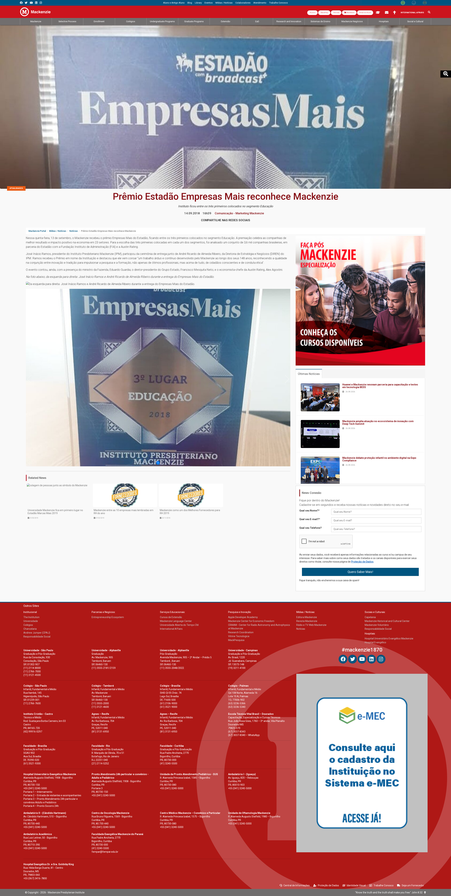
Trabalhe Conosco (383, 885)
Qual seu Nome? (309, 510)
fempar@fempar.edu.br (105, 851)
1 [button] (158, 463)
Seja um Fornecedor (413, 885)
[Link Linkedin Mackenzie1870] (36, 2)
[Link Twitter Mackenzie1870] (26, 2)
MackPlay (324, 13)
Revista (336, 13)
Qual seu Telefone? (310, 527)
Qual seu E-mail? (309, 519)
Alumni (312, 13)
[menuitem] (174, 3)
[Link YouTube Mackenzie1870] (31, 2)
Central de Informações (296, 885)
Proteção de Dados (362, 561)
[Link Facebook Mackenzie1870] (21, 2)
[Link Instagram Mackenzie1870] (41, 2)
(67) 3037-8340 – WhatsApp (244, 735)
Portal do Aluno (365, 13)
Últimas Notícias (309, 374)
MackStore (350, 13)
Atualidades (16, 188)
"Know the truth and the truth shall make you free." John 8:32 (389, 892)
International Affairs (412, 12)
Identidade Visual (356, 885)
